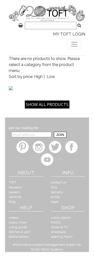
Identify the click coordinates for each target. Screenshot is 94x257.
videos (13, 218)
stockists (15, 197)
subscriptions (61, 218)
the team (15, 187)
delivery (57, 192)
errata (55, 197)
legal (54, 202)
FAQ (54, 187)
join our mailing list (23, 128)
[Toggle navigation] (74, 44)
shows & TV (59, 227)
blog (12, 202)
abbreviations (19, 236)
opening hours (61, 236)
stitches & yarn (20, 232)
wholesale (58, 232)
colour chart (18, 222)
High (38, 76)
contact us (58, 182)
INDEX (56, 222)
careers (14, 192)
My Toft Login (69, 34)
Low (51, 76)
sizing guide (18, 227)
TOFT (12, 182)
